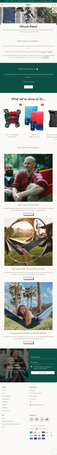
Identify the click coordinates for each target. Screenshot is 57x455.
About (3, 390)
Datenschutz (33, 399)
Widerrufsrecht (33, 396)
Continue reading (28, 214)
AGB (31, 402)
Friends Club (5, 399)
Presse (3, 418)
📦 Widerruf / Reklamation (37, 405)
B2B (3, 427)
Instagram (43, 51)
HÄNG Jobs (45, 57)
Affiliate (4, 405)
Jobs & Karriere (6, 410)
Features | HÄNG (6, 396)
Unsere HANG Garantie (35, 393)
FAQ (3, 393)
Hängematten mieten (7, 421)
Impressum (32, 390)
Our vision (28, 87)
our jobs (46, 55)
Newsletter (5, 402)
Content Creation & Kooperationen (11, 424)
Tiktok (49, 51)
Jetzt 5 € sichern (43, 372)
